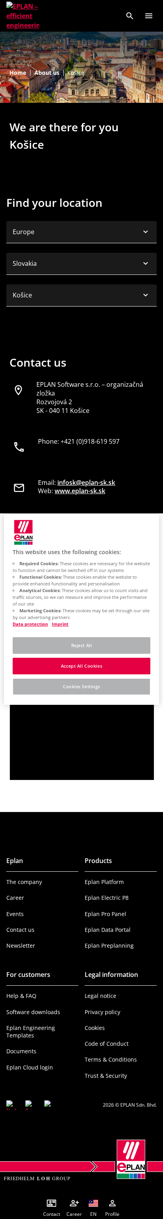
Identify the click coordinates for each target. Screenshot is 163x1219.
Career (15, 897)
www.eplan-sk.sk (80, 490)
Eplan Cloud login (29, 1067)
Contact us (20, 929)
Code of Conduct (107, 1043)
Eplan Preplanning (109, 945)
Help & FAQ (21, 995)
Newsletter (20, 945)
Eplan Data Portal (108, 929)
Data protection (30, 624)
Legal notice (100, 995)
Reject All (81, 645)
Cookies (95, 1028)
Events (15, 914)
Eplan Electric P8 (107, 897)
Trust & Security (106, 1075)
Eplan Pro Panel (105, 914)
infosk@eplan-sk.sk (86, 482)
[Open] (149, 16)
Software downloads (33, 1012)
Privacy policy (102, 1012)
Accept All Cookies (81, 666)
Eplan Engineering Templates (30, 1031)
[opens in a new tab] (11, 1105)
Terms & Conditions (111, 1059)
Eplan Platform (104, 882)
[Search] (130, 16)
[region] (81, 609)
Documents (21, 1051)
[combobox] (81, 232)
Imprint (60, 624)
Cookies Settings (81, 686)
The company (24, 882)
